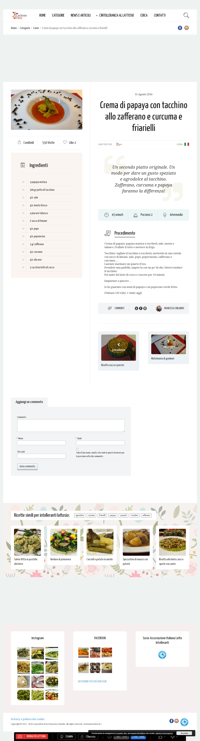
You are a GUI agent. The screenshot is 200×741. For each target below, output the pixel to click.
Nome (20, 438)
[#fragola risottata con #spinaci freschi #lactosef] (51, 653)
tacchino (134, 515)
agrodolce (80, 515)
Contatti (159, 15)
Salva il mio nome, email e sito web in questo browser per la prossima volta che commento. (100, 455)
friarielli (102, 515)
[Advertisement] (100, 58)
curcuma (91, 515)
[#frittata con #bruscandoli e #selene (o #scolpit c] (23, 667)
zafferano (146, 515)
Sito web (21, 452)
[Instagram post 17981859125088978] (23, 682)
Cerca (144, 15)
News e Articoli (81, 15)
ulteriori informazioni (164, 733)
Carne (36, 28)
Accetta (184, 733)
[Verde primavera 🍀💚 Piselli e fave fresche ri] (23, 696)
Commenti (119, 308)
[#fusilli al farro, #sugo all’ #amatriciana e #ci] (51, 696)
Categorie (58, 15)
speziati (123, 515)
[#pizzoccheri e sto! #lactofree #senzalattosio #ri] (23, 653)
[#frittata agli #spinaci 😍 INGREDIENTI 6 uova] (37, 653)
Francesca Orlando (174, 308)
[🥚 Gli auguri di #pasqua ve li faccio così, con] (51, 682)
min (125, 736)
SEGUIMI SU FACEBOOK (92, 681)
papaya (113, 515)
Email (79, 438)
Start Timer (138, 736)
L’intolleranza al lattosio (116, 15)
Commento (21, 417)
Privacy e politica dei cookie (27, 719)
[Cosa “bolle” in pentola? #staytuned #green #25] (37, 667)
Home (42, 15)
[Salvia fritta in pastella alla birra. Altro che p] (51, 667)
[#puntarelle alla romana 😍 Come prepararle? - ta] (37, 696)
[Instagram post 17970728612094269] (37, 682)
